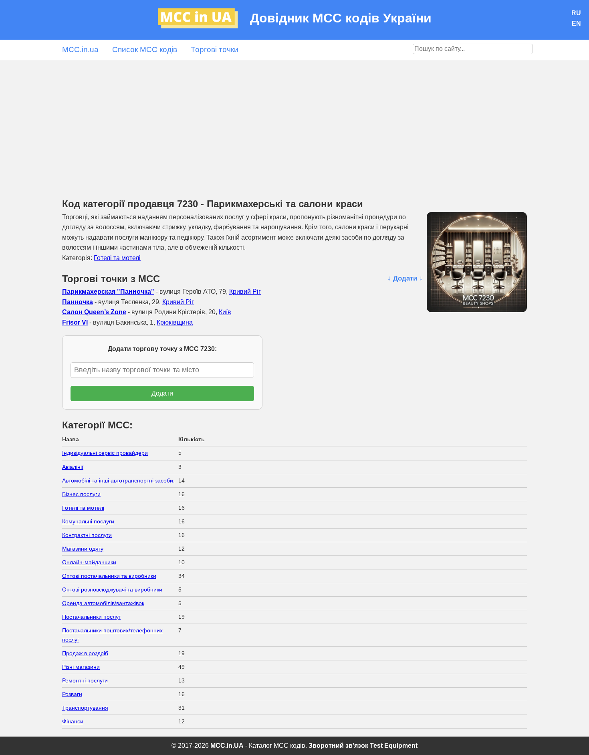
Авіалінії (72, 467)
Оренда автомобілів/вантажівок (103, 603)
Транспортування (85, 708)
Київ (225, 312)
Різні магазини (81, 667)
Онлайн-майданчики (89, 562)
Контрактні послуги (87, 535)
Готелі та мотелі (117, 257)
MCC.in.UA (227, 745)
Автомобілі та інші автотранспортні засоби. (118, 480)
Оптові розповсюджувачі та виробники (112, 589)
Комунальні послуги (88, 521)
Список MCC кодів (144, 49)
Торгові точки (214, 49)
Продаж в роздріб (85, 653)
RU (576, 13)
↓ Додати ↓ (405, 278)
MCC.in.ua (80, 49)
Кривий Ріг (245, 291)
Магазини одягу (82, 548)
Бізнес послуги (81, 494)
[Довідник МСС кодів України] (204, 20)
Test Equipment (394, 745)
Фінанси (72, 721)
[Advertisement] (294, 120)
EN (576, 23)
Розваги (72, 694)
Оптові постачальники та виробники (109, 576)
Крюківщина (175, 322)
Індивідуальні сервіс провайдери (105, 453)
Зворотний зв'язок (338, 745)
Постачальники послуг (91, 617)
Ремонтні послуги (85, 680)
